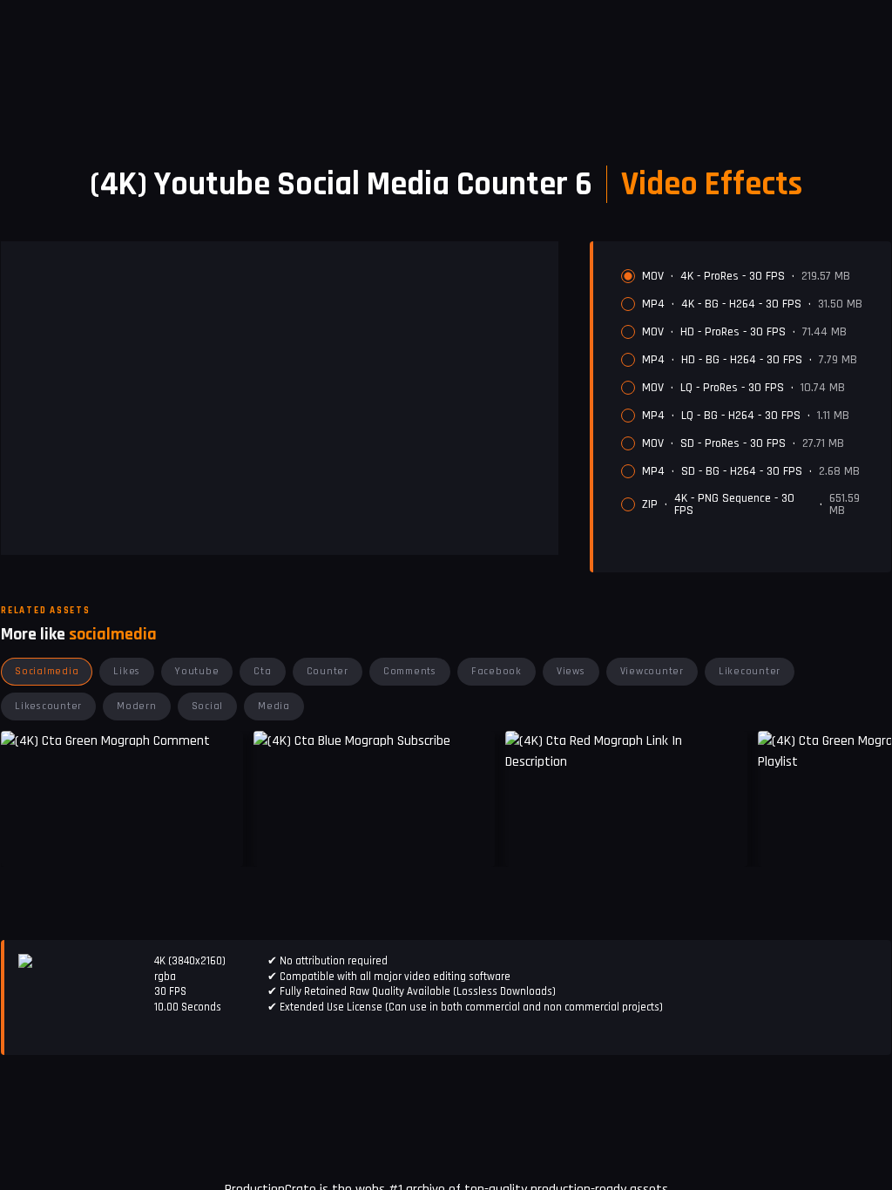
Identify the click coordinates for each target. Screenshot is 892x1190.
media (274, 706)
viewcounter (652, 671)
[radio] (628, 276)
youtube (197, 671)
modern (137, 706)
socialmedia (46, 671)
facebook (496, 671)
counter (327, 671)
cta (262, 671)
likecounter (749, 671)
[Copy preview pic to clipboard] (277, 840)
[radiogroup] (749, 393)
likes (126, 671)
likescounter (48, 706)
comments (409, 671)
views (571, 671)
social (208, 706)
